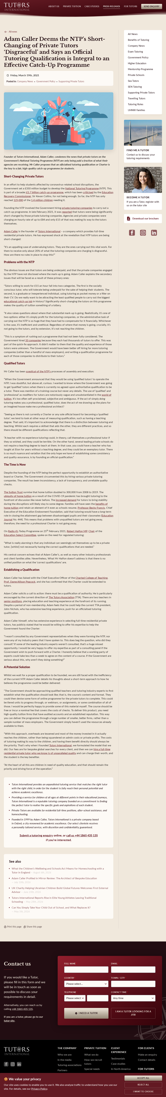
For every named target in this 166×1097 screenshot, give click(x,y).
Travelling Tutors (136, 98)
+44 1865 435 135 (22, 1009)
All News (133, 34)
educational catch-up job (18, 301)
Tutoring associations (70, 1065)
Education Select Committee (20, 535)
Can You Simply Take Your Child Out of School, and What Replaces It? (51, 907)
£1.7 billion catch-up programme (44, 192)
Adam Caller (11, 231)
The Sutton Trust (13, 492)
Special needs (92, 1069)
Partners (62, 1070)
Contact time (118, 992)
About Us (53, 6)
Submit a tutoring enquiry (36, 835)
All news (13, 31)
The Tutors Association (61, 597)
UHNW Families (136, 110)
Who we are (64, 1054)
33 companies (33, 340)
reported (67, 211)
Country (69, 978)
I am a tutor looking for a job (133, 1013)
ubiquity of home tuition (18, 496)
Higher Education (137, 63)
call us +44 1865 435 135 (82, 835)
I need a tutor (88, 1013)
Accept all (143, 1078)
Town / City (118, 978)
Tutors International (49, 231)
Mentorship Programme (140, 69)
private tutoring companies (77, 207)
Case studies (118, 1063)
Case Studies (92, 6)
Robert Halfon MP (77, 531)
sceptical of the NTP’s (38, 371)
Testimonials (118, 1058)
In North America (120, 1069)
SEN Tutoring (135, 86)
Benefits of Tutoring (138, 40)
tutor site (9, 1020)
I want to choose (143, 1091)
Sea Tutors (133, 80)
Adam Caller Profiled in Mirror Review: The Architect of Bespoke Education (54, 878)
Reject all (143, 1085)
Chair (92, 531)
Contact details (146, 1059)
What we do (91, 1054)
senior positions (13, 601)
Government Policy (45, 81)
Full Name (70, 964)
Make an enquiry (147, 1054)
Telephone (70, 992)
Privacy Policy (39, 1088)
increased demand (66, 500)
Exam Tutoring (135, 51)
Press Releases (111, 6)
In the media (64, 1059)
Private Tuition (72, 6)
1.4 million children (42, 200)
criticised (88, 192)
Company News (25, 81)
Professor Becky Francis (91, 507)
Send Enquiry (152, 6)
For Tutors (130, 6)
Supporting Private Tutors (71, 81)
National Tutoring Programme (82, 188)
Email (114, 964)
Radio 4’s (13, 531)
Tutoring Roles (135, 104)
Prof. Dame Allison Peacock (19, 581)
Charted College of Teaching (91, 577)
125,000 (18, 200)
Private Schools (136, 75)
